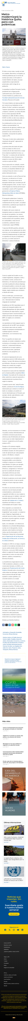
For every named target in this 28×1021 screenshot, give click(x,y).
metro (10, 648)
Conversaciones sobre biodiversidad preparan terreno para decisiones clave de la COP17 (13, 753)
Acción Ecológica (19, 386)
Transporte (5, 649)
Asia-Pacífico (7, 979)
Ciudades (13, 639)
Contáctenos (7, 947)
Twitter (5, 961)
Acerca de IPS (7, 943)
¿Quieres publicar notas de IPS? (11, 951)
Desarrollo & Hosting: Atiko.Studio (14, 1014)
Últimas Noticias (13, 634)
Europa (5, 981)
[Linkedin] (22, 930)
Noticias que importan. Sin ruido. (14, 899)
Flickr (5, 965)
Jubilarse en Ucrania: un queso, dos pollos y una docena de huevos (13, 736)
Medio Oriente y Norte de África (11, 983)
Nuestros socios (8, 945)
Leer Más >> (6, 730)
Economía (5, 634)
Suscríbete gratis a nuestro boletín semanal (14, 907)
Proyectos (14, 648)
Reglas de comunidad (9, 967)
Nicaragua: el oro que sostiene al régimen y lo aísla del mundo (12, 744)
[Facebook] (5, 930)
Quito (19, 648)
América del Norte (8, 977)
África (5, 972)
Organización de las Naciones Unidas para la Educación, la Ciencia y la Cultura (13, 538)
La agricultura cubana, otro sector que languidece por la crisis (14, 859)
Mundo (5, 985)
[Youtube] (18, 930)
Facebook (6, 963)
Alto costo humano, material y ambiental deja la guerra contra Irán (13, 838)
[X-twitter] (10, 930)
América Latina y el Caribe (9, 637)
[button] (3, 625)
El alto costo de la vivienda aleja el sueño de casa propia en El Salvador (13, 762)
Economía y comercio (19, 641)
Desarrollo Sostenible (15, 632)
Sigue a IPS (6, 956)
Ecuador (5, 642)
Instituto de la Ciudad (16, 500)
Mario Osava (6, 67)
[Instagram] (14, 930)
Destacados (10, 641)
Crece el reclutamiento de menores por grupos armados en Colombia (13, 728)
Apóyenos (6, 949)
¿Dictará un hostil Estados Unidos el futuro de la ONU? (13, 879)
